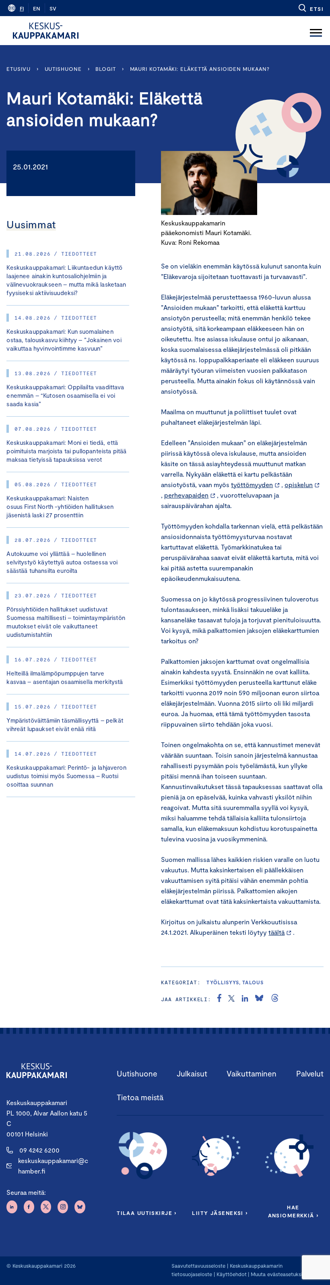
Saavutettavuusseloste (198, 1265)
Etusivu (18, 69)
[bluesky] (259, 999)
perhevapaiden (186, 495)
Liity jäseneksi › (220, 1213)
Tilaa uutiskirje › (147, 1213)
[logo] (45, 31)
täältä (276, 932)
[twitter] (231, 999)
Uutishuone (63, 69)
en (36, 8)
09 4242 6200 (39, 1150)
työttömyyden (252, 484)
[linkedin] (244, 999)
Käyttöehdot (232, 1274)
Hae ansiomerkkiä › (293, 1211)
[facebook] (219, 999)
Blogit (105, 69)
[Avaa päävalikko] (316, 31)
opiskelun (299, 484)
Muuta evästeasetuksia (278, 1274)
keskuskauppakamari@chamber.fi (53, 1166)
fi (22, 8)
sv (53, 8)
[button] (310, 8)
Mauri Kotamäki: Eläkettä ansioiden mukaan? (200, 69)
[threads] (275, 999)
